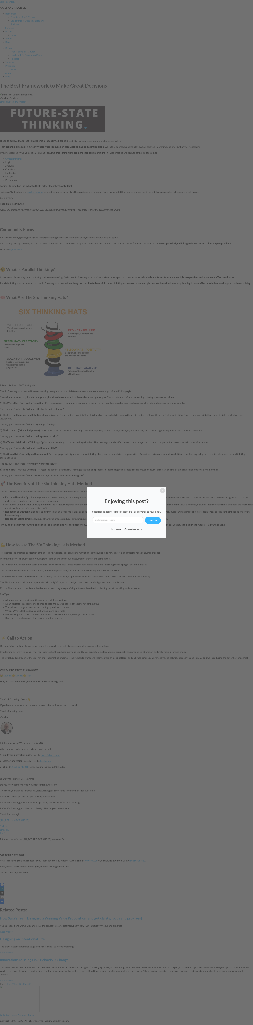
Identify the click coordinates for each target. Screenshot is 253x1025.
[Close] (162, 490)
